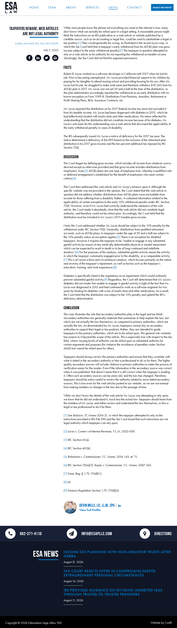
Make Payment (162, 7)
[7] (65, 260)
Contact (134, 7)
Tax (42, 43)
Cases (19, 43)
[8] (115, 267)
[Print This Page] (55, 58)
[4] (74, 178)
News (113, 7)
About (71, 7)
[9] (106, 279)
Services (92, 7)
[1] (79, 43)
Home (34, 7)
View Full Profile (89, 510)
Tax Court (51, 43)
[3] (86, 171)
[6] (77, 252)
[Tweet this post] (47, 58)
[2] (121, 50)
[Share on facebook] (29, 58)
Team (52, 7)
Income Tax (31, 43)
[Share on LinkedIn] (38, 58)
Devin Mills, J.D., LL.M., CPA (97, 505)
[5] (118, 237)
